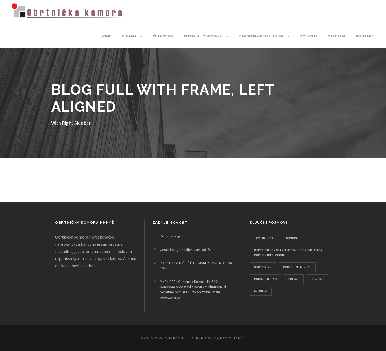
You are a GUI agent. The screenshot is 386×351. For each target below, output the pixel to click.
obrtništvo (263, 267)
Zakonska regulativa (261, 36)
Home (105, 36)
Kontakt (365, 36)
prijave (293, 279)
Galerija (337, 36)
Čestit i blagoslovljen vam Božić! (185, 249)
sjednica (260, 291)
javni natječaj (264, 238)
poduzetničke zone (297, 267)
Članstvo (163, 36)
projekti (317, 279)
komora (292, 238)
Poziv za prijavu (172, 236)
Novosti (308, 36)
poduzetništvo (265, 279)
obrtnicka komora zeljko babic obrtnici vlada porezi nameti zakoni (288, 252)
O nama (129, 36)
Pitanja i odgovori (203, 36)
